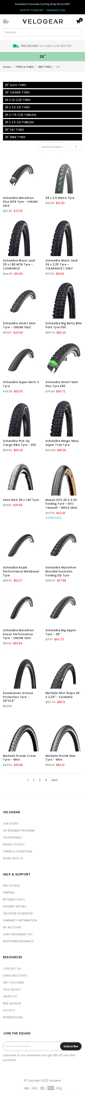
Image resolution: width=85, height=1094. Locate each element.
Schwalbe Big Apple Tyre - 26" (60, 632)
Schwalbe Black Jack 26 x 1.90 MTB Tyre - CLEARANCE (19, 264)
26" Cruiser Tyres (17, 92)
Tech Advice (12, 989)
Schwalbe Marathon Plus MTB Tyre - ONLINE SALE (20, 202)
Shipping (9, 893)
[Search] (78, 32)
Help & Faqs (11, 886)
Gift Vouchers (13, 983)
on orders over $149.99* (46, 46)
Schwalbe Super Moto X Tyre (21, 384)
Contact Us (12, 969)
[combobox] (42, 32)
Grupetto (10, 996)
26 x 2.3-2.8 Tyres (17, 107)
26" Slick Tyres (15, 85)
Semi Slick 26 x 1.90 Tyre (21, 500)
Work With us (13, 858)
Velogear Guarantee (18, 913)
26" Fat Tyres (14, 130)
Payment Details (14, 906)
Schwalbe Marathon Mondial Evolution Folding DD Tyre (60, 571)
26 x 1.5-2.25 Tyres (17, 100)
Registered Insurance (18, 941)
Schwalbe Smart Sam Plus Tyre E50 (61, 384)
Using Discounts (15, 976)
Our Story (11, 824)
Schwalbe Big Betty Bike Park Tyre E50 (63, 325)
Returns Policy (14, 899)
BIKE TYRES (45, 67)
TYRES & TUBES (25, 67)
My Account (12, 927)
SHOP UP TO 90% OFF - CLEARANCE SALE (42, 10)
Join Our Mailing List (18, 934)
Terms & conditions (17, 851)
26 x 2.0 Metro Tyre (60, 198)
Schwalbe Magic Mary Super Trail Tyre (62, 443)
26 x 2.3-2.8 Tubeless (19, 122)
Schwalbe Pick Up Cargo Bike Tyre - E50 (19, 443)
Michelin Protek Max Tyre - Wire (60, 758)
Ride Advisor (12, 1003)
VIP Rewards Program (19, 831)
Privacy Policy (14, 844)
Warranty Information (20, 920)
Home (7, 67)
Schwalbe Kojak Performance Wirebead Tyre (21, 571)
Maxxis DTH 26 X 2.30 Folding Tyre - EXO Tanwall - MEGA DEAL (61, 504)
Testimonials (12, 837)
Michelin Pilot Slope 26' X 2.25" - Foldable (62, 695)
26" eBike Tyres (15, 137)
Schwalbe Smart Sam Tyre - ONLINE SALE (19, 325)
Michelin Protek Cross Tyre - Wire (19, 758)
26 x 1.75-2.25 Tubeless (20, 115)
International (13, 1017)
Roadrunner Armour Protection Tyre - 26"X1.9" (18, 697)
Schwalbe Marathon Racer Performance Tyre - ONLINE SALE (18, 634)
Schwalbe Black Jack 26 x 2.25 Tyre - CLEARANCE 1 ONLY (61, 264)
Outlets (9, 1010)
